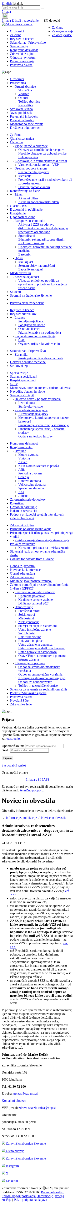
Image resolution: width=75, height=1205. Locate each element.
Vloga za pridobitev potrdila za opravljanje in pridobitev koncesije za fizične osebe (42, 284)
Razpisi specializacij (23, 380)
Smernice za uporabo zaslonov (35, 592)
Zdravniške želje (21, 704)
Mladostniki (26, 618)
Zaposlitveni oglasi (30, 269)
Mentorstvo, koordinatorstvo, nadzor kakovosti (40, 387)
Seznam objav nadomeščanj (36, 265)
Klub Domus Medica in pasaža (38, 466)
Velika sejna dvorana (32, 484)
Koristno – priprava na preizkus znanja (43, 547)
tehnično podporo (31, 790)
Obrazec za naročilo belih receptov (41, 149)
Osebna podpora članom (31, 168)
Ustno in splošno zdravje (34, 629)
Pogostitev (17, 503)
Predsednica (18, 83)
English (7, 3)
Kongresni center (21, 447)
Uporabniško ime (13, 746)
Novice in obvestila (53, 817)
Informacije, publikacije (21, 817)
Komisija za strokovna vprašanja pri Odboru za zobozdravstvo (41, 680)
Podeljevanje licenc (31, 321)
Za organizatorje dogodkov (28, 499)
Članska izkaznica (22, 138)
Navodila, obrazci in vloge (27, 391)
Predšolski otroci (29, 611)
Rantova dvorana (29, 481)
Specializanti (26, 235)
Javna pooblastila (21, 112)
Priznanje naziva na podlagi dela (39, 332)
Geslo (5, 750)
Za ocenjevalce (62, 35)
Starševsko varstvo (30, 406)
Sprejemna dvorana (31, 488)
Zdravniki (21, 354)
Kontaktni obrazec (14, 1100)
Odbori (23, 97)
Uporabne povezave (31, 596)
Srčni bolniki (26, 633)
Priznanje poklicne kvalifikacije (30, 529)
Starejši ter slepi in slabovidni (37, 626)
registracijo (12, 738)
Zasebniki (24, 254)
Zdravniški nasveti (22, 577)
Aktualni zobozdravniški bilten (38, 202)
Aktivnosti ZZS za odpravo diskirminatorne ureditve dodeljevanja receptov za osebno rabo (43, 228)
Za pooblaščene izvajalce (31, 410)
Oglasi (19, 258)
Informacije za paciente (30, 663)
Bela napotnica (28, 157)
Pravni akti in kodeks (24, 116)
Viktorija (24, 458)
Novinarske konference (25, 569)
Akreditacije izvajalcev (33, 414)
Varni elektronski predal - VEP (38, 164)
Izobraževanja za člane (25, 191)
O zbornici (17, 31)
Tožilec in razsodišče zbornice (38, 685)
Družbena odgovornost (25, 127)
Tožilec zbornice (29, 101)
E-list (15, 20)
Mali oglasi (25, 262)
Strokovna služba (21, 109)
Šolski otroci (26, 614)
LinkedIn (11, 1181)
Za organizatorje (62, 31)
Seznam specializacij (23, 376)
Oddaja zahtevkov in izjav (35, 436)
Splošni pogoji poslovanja (19, 1196)
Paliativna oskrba (21, 65)
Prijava (6, 11)
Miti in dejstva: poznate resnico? (31, 581)
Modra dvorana (28, 454)
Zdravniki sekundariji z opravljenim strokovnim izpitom (41, 241)
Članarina (16, 142)
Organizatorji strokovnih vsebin (39, 343)
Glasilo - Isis (18, 206)
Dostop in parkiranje (23, 507)
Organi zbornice (25, 86)
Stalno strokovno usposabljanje (35, 336)
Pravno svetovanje (22, 61)
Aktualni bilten (28, 198)
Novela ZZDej (19, 700)
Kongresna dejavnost (24, 50)
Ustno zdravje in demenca (35, 644)
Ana (21, 492)
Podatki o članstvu (22, 120)
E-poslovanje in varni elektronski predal (41, 161)
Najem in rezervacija (23, 510)
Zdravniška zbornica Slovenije (25, 1143)
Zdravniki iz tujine (22, 53)
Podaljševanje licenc (31, 325)
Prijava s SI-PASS (38, 779)
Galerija (23, 477)
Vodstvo (23, 94)
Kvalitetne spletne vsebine (35, 599)
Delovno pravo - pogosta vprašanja (38, 399)
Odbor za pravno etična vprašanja (40, 674)
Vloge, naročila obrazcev (31, 146)
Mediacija (24, 176)
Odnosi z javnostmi (22, 57)
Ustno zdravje (24, 607)
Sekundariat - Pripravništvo (28, 42)
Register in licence (22, 39)
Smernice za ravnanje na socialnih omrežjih (38, 689)
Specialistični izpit (22, 395)
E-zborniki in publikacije (26, 209)
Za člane (57, 27)
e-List (14, 384)
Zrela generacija (28, 622)
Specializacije (19, 46)
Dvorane (20, 451)
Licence (20, 317)
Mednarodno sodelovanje (26, 124)
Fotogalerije (18, 213)
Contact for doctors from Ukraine (32, 559)
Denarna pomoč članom (34, 187)
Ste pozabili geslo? (14, 765)
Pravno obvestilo (52, 1192)
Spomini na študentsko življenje (31, 295)
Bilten (18, 194)
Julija (21, 469)
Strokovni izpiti (20, 365)
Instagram (12, 1166)
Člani (21, 340)
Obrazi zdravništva (22, 573)
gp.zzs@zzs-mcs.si (25, 1093)
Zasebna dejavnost (27, 277)
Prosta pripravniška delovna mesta (40, 358)
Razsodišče (25, 105)
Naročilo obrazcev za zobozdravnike (42, 153)
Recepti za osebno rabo (30, 220)
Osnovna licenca (29, 328)
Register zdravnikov (23, 314)
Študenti (15, 292)
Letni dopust (26, 402)
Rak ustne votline (29, 637)
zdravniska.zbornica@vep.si (37, 1107)
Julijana (23, 495)
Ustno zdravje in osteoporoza (37, 652)
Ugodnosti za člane (22, 217)
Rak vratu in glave (30, 640)
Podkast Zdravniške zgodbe (28, 693)
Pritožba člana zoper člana (27, 303)
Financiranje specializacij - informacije (43, 425)
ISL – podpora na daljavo (30, 1199)
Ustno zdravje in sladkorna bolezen (41, 648)
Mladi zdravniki (20, 273)
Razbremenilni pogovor (33, 172)
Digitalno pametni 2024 (33, 603)
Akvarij (23, 462)
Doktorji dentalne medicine (28, 362)
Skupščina (25, 90)
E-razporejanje (29, 20)
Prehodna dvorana (30, 473)
